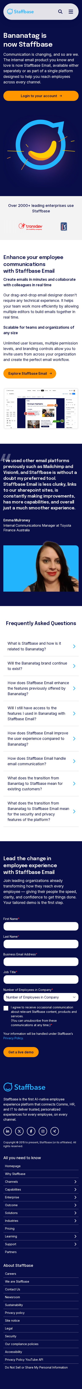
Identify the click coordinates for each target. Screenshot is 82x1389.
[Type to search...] (60, 11)
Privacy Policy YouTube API (24, 1359)
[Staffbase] (20, 11)
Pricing (10, 1228)
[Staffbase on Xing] (54, 1131)
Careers (10, 1273)
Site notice (12, 1320)
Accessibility (13, 1352)
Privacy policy (15, 1312)
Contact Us (12, 1289)
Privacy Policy (13, 1038)
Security (10, 1336)
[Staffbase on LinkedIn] (7, 1131)
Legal (9, 1328)
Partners (11, 1252)
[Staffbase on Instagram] (43, 1131)
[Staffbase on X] (19, 1131)
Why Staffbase (15, 1174)
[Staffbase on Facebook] (31, 1131)
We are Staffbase (17, 1281)
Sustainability (14, 1305)
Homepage (13, 1166)
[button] (41, 646)
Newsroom (12, 1297)
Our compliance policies (21, 1344)
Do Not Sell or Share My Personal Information (36, 1367)
